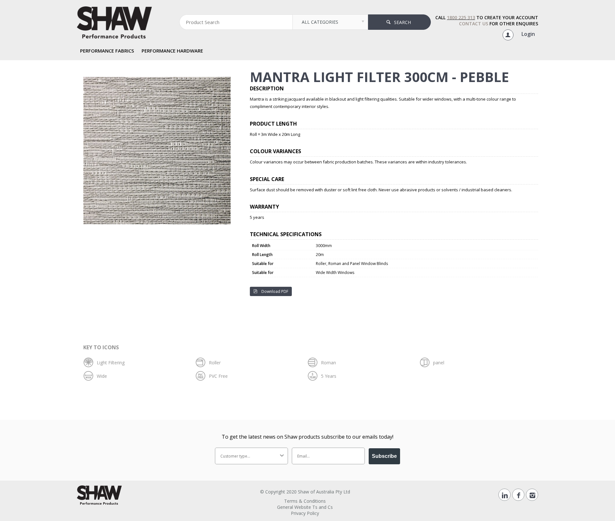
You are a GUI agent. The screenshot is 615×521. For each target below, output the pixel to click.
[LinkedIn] (504, 495)
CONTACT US (473, 24)
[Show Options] (282, 456)
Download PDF (274, 291)
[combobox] (249, 456)
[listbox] (330, 22)
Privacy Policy (305, 513)
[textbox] (236, 22)
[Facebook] (518, 495)
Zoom (160, 74)
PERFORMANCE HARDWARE (172, 50)
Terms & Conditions (305, 501)
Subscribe (384, 456)
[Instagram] (532, 495)
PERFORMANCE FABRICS (107, 50)
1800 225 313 (461, 17)
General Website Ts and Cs (305, 507)
